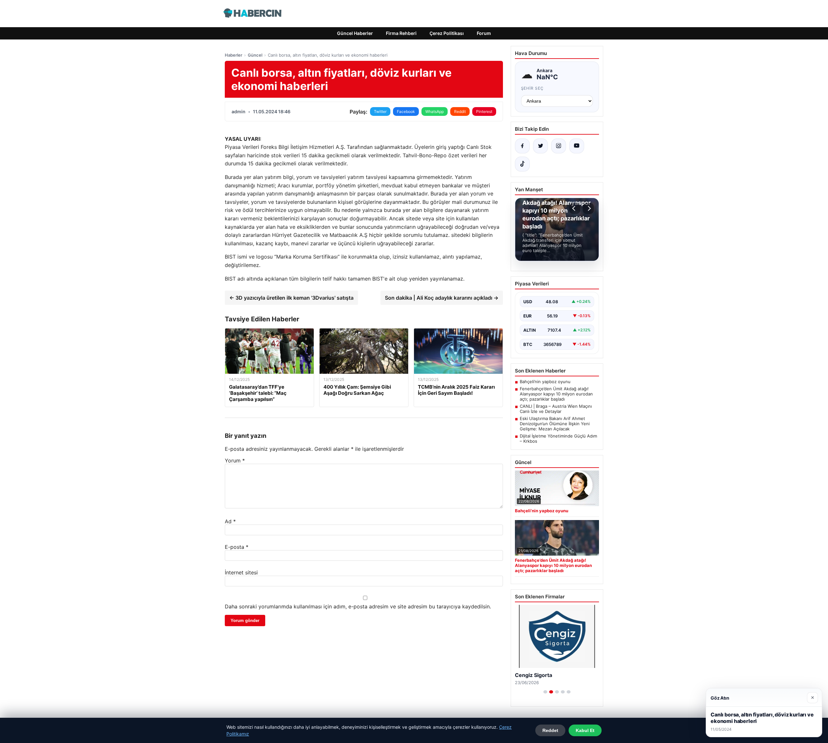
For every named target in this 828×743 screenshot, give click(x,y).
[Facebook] (522, 146)
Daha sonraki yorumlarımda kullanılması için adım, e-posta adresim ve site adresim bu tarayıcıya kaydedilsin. (358, 606)
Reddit (460, 111)
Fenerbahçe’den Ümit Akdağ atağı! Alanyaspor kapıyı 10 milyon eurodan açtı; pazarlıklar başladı (556, 394)
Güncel (255, 55)
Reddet (550, 730)
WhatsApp (434, 111)
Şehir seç (532, 88)
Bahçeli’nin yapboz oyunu (545, 381)
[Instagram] (558, 146)
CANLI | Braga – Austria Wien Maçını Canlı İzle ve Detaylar (556, 409)
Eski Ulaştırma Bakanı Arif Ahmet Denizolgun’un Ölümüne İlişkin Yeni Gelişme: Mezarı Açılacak (555, 423)
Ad (230, 521)
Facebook (406, 111)
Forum (484, 33)
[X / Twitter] (540, 146)
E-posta (236, 547)
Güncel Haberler (355, 33)
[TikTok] (522, 164)
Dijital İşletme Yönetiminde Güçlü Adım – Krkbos (558, 438)
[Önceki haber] (574, 208)
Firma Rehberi (401, 33)
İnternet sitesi (241, 572)
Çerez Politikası (447, 33)
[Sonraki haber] (588, 208)
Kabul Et (585, 730)
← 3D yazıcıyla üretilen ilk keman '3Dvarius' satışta (291, 297)
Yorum (235, 460)
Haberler (233, 55)
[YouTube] (576, 146)
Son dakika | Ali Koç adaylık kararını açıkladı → (441, 297)
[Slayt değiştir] (545, 691)
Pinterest (484, 111)
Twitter (380, 111)
